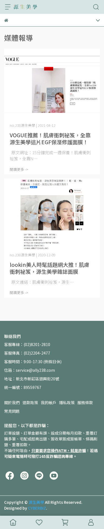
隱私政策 (67, 402)
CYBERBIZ (37, 508)
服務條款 (85, 402)
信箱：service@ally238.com (29, 370)
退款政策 (30, 402)
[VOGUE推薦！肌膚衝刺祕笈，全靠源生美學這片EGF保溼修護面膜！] (52, 84)
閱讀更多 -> (19, 169)
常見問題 (12, 411)
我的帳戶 (48, 402)
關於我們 (12, 402)
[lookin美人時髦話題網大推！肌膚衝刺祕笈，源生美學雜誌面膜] (52, 214)
